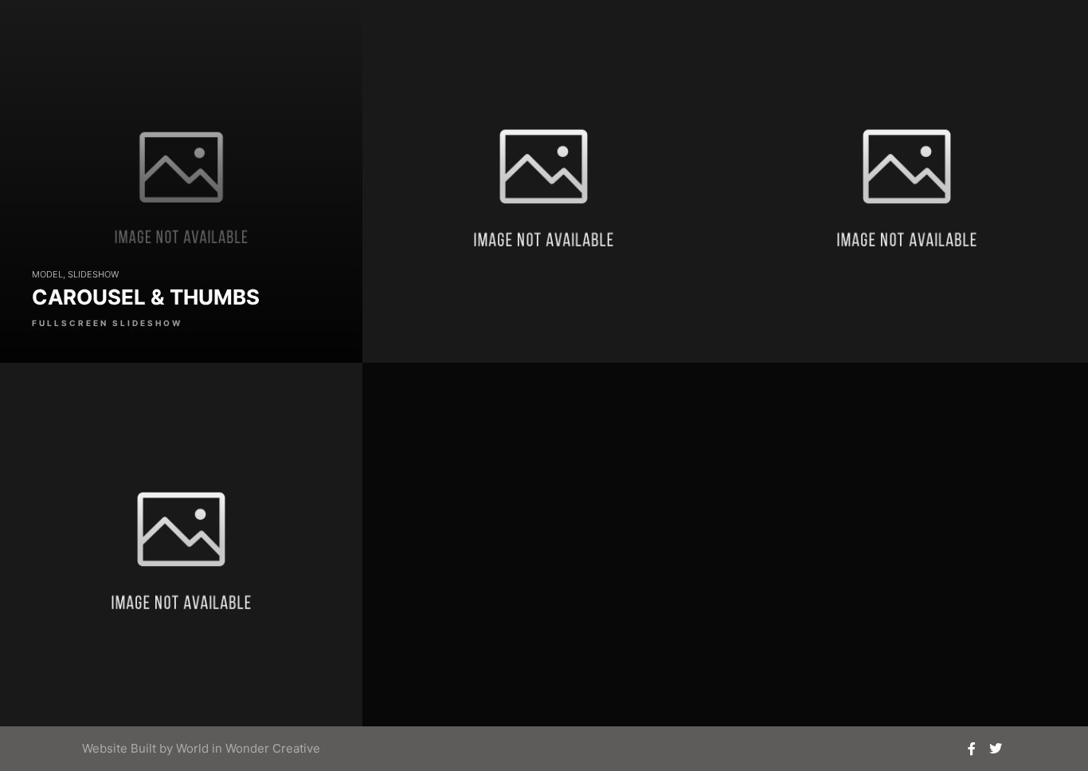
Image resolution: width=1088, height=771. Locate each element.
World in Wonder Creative (248, 748)
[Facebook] (971, 748)
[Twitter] (995, 748)
